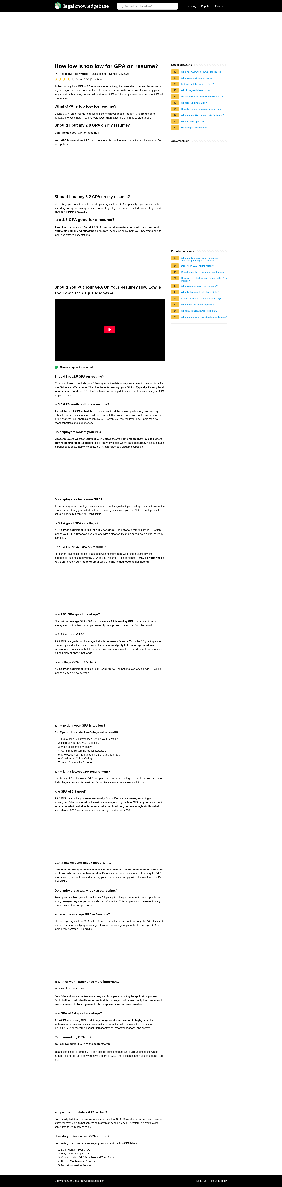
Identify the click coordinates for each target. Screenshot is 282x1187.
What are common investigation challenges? (204, 317)
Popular (205, 6)
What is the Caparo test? (194, 121)
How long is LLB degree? (194, 127)
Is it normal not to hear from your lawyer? (202, 298)
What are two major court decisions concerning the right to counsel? (199, 259)
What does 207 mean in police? (197, 304)
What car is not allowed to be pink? (199, 310)
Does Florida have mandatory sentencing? (203, 272)
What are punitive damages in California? (202, 115)
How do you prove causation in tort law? (201, 109)
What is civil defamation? (194, 102)
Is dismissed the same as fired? (197, 84)
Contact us (221, 6)
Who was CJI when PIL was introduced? (201, 71)
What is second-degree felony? (197, 78)
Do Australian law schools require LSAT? (202, 96)
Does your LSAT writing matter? (197, 265)
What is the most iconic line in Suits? (200, 292)
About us (201, 1180)
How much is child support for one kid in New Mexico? (204, 279)
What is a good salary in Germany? (199, 286)
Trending (191, 6)
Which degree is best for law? (196, 90)
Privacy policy (219, 1180)
